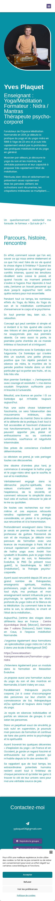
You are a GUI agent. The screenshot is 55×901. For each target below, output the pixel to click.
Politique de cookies (26, 895)
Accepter (27, 874)
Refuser (27, 882)
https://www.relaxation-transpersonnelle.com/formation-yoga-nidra (27, 657)
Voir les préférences (27, 889)
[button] (51, 852)
